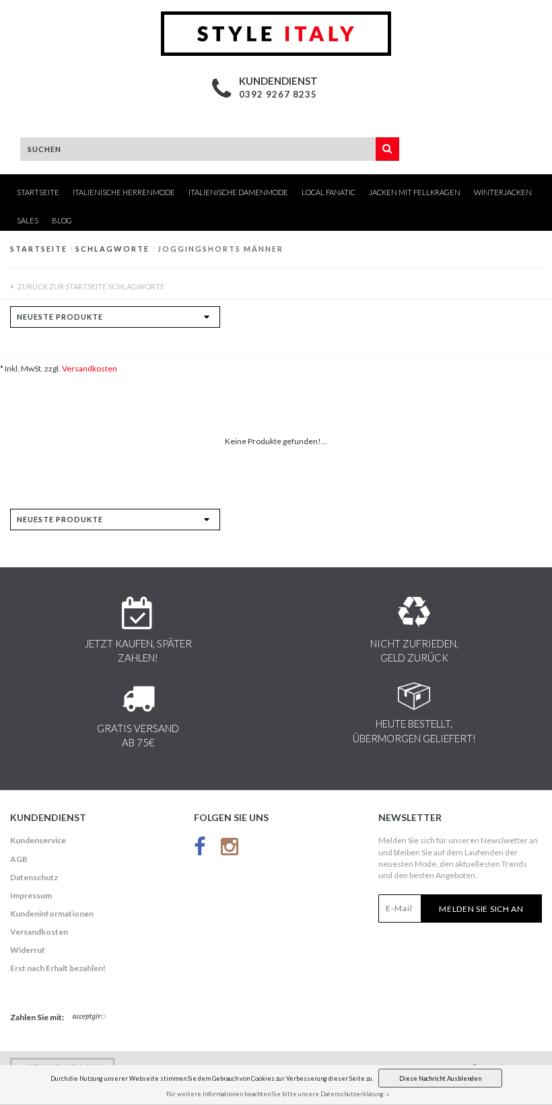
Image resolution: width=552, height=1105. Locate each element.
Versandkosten (89, 368)
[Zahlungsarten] (89, 1017)
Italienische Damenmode (238, 192)
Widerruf (27, 950)
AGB (19, 859)
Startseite (38, 192)
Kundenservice (38, 840)
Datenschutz (34, 877)
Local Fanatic (328, 192)
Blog (62, 220)
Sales (27, 220)
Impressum (31, 895)
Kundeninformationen (52, 913)
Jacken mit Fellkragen (414, 192)
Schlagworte (112, 248)
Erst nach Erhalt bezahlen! (58, 968)
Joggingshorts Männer (220, 248)
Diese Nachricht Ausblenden (440, 1078)
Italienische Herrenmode (124, 192)
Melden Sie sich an (481, 909)
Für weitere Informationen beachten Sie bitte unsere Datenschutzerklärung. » (277, 1094)
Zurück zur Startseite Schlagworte (90, 286)
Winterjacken (503, 192)
